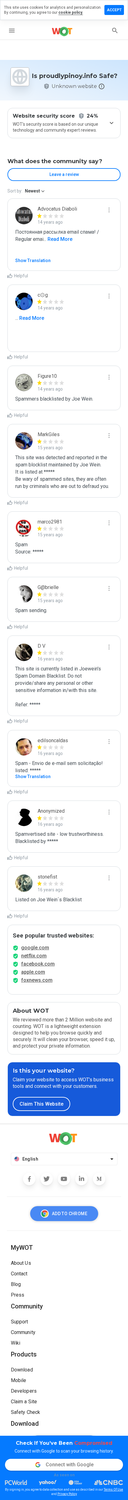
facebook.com (38, 964)
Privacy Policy (67, 1494)
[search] (114, 30)
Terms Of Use (113, 1489)
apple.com (33, 972)
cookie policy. (70, 12)
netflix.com (34, 956)
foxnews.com (37, 980)
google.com (35, 948)
